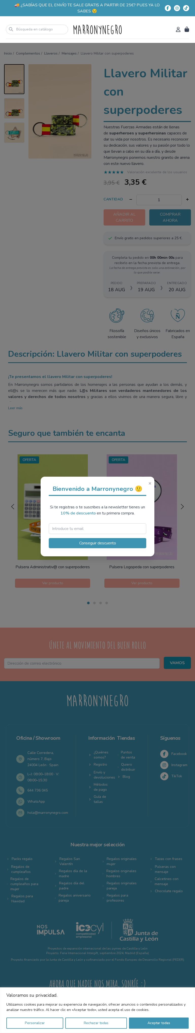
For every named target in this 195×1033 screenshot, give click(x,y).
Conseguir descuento (97, 543)
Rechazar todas (96, 1023)
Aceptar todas (159, 1023)
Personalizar (35, 1023)
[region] (97, 1010)
